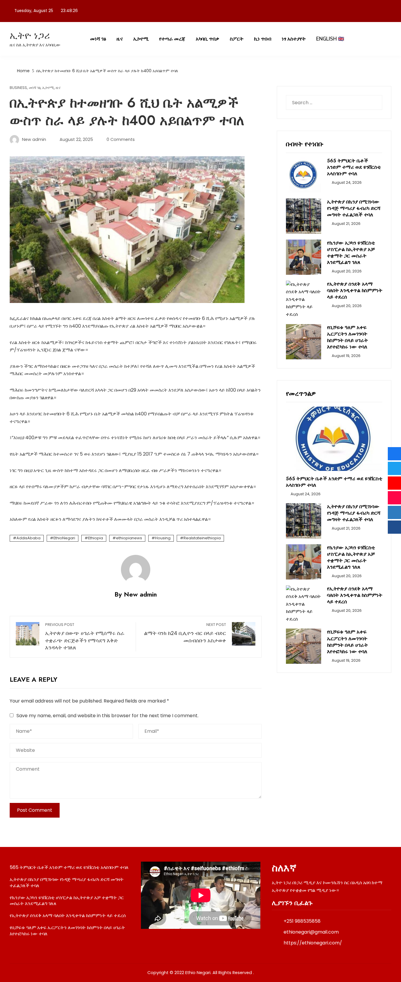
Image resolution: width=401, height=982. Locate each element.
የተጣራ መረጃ (172, 39)
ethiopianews (129, 537)
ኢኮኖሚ (141, 39)
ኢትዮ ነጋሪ (30, 35)
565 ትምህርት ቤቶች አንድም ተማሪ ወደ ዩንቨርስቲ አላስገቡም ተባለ (354, 167)
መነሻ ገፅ (98, 39)
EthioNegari (64, 537)
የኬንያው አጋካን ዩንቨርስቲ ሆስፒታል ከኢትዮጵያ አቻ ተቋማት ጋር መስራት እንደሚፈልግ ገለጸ (351, 252)
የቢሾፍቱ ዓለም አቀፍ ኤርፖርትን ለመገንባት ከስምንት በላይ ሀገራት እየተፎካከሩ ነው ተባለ (347, 337)
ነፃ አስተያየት (294, 39)
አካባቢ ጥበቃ (207, 39)
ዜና (120, 39)
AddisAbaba (28, 537)
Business (18, 88)
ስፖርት (236, 39)
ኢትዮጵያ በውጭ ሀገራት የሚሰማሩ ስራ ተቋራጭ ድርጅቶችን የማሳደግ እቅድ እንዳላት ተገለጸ (84, 636)
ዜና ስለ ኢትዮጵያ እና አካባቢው (35, 45)
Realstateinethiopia (202, 537)
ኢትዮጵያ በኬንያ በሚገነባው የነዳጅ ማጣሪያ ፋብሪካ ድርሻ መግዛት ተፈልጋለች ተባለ (353, 208)
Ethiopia (95, 537)
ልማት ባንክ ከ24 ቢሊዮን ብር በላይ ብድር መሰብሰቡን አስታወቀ (185, 633)
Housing (163, 537)
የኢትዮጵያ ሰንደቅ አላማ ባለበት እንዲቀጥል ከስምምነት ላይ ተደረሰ (354, 290)
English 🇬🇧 (330, 39)
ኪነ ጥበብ (262, 39)
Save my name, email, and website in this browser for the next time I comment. (107, 715)
